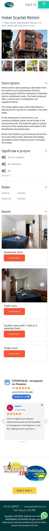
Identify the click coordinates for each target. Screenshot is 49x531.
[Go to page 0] (20, 441)
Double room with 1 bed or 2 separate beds (20, 327)
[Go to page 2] (24, 441)
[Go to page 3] (26, 441)
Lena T (18, 406)
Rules (6, 187)
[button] (40, 52)
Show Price (14, 258)
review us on (20, 396)
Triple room (10, 305)
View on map (29, 25)
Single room (11, 348)
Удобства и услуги (16, 151)
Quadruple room (13, 252)
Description (11, 83)
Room (6, 212)
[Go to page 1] (22, 441)
